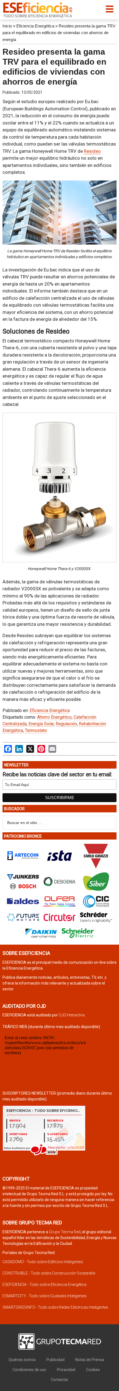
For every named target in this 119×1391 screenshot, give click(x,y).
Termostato (36, 730)
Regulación (66, 723)
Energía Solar (41, 723)
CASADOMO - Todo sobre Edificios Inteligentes (42, 1262)
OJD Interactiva (72, 1015)
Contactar (59, 1379)
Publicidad (55, 1359)
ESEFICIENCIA (37, 9)
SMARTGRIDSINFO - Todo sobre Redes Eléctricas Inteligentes (55, 1307)
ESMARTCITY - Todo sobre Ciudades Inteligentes (44, 1296)
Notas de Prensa (89, 1359)
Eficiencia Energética (35, 26)
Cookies (93, 1369)
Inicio (7, 26)
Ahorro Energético (54, 717)
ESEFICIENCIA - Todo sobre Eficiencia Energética (44, 1284)
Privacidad (66, 1369)
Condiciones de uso (29, 1369)
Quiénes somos (22, 1359)
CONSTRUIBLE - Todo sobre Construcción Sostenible (48, 1273)
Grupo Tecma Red (65, 1232)
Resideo (92, 151)
